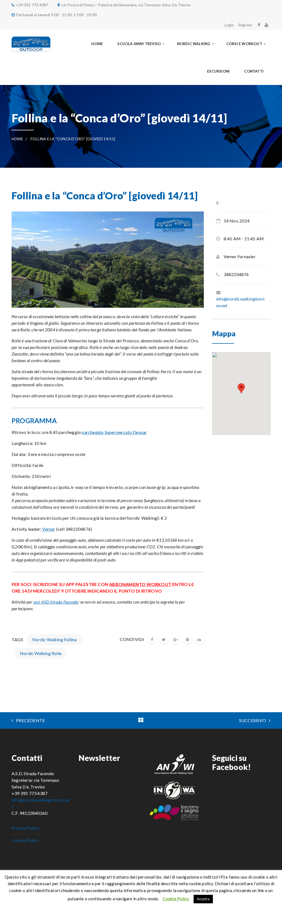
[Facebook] (259, 25)
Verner (48, 529)
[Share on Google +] (176, 639)
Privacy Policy (25, 827)
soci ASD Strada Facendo (55, 601)
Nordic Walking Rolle (40, 653)
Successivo (252, 720)
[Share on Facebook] (152, 639)
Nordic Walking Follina (54, 639)
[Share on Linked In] (200, 639)
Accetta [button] (203, 899)
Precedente (30, 720)
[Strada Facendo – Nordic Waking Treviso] (31, 43)
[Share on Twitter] (164, 639)
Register (245, 25)
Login (229, 25)
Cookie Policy (25, 840)
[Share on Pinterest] (187, 639)
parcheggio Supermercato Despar (114, 432)
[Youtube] (266, 25)
